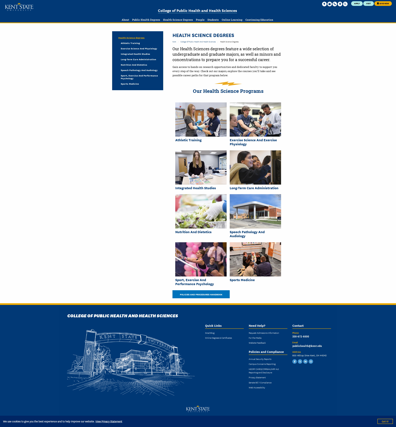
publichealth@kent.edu (307, 345)
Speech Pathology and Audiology (139, 70)
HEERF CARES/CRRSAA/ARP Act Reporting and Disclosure (264, 370)
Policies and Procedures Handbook (201, 294)
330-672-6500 (300, 336)
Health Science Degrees (131, 37)
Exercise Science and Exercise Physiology (253, 142)
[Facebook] (294, 361)
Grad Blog (209, 332)
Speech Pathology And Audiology (247, 234)
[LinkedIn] (305, 361)
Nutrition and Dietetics (193, 232)
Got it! (385, 421)
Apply (357, 3)
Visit (368, 3)
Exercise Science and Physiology (139, 48)
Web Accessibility (257, 387)
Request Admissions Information (264, 332)
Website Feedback (257, 342)
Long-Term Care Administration (254, 188)
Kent (174, 41)
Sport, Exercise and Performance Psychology (194, 282)
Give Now (384, 3)
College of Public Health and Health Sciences (197, 10)
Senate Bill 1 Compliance (260, 382)
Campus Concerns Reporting (262, 364)
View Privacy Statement (108, 421)
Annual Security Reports (260, 359)
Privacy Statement (257, 377)
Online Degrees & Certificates (218, 337)
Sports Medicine (242, 280)
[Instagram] (311, 361)
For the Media (255, 337)
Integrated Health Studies (195, 188)
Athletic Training (188, 140)
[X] (300, 361)
